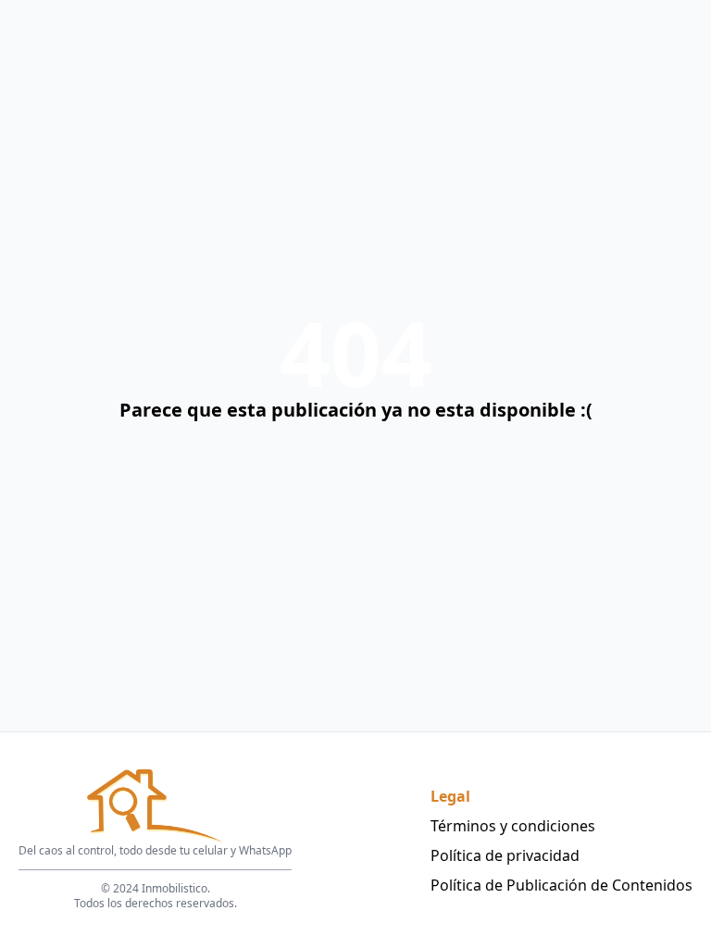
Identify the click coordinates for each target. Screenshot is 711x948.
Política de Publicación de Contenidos (561, 885)
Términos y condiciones (512, 826)
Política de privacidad (505, 855)
